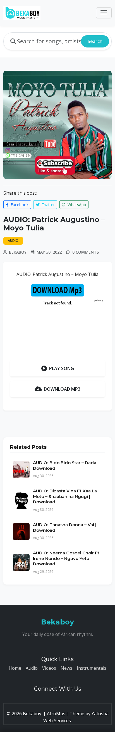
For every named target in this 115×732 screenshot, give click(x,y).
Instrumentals (91, 668)
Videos (49, 668)
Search (95, 41)
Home (15, 668)
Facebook (18, 204)
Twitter (48, 204)
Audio (32, 668)
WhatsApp (76, 204)
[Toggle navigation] (104, 12)
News (66, 668)
